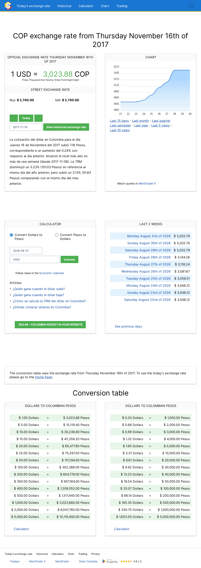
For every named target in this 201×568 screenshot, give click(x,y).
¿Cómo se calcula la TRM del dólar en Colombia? (49, 301)
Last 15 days (119, 121)
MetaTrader (62, 561)
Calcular (69, 259)
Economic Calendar (51, 273)
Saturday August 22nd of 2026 (147, 300)
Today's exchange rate (33, 6)
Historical (64, 6)
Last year (141, 125)
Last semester (120, 125)
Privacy (95, 553)
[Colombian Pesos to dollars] (9, 7)
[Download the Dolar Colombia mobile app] (110, 561)
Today (26, 118)
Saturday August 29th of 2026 (148, 250)
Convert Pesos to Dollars (73, 237)
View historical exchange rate (66, 127)
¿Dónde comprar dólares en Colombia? (42, 307)
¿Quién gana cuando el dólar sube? (39, 289)
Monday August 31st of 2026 (149, 236)
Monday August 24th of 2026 (148, 285)
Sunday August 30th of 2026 (149, 243)
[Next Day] (38, 118)
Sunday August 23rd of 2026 (149, 293)
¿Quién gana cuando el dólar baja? (38, 295)
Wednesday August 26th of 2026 (146, 271)
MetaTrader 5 (147, 183)
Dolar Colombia (88, 561)
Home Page (43, 377)
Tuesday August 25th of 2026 (148, 278)
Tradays (14, 561)
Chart (105, 6)
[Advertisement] (100, 21)
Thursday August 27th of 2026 (148, 264)
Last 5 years (160, 125)
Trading (121, 6)
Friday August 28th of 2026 (150, 257)
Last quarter (161, 121)
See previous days (128, 326)
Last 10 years (120, 130)
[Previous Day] (14, 118)
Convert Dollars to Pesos (28, 237)
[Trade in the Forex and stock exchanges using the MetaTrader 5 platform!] (180, 6)
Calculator (86, 6)
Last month (140, 121)
